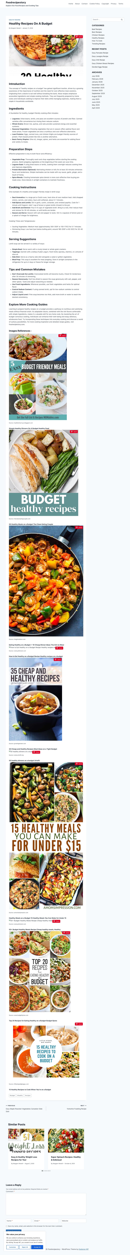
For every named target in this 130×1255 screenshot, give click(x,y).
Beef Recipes (97, 29)
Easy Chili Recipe (98, 60)
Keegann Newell (16, 28)
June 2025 (96, 102)
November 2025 (98, 88)
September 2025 (98, 93)
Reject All (25, 1247)
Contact (85, 4)
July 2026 (95, 76)
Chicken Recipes (98, 35)
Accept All (37, 1247)
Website (65, 1221)
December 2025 (98, 85)
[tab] (42, 1170)
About (77, 4)
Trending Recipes (98, 44)
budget (12, 1095)
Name (10, 1221)
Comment (10, 1191)
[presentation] (26, 1141)
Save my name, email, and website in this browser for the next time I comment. (35, 1226)
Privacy (113, 4)
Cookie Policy (95, 4)
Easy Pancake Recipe (100, 53)
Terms (120, 4)
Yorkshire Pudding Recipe (76, 1107)
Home (71, 4)
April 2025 (96, 108)
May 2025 (96, 105)
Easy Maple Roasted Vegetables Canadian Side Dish (24, 1108)
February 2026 (97, 79)
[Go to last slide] (11, 1149)
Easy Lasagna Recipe (100, 56)
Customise (12, 1247)
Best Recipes (97, 32)
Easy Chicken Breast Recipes (103, 63)
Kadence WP (84, 1249)
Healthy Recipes (14, 20)
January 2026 (97, 82)
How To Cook (97, 41)
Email (37, 1221)
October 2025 (97, 90)
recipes (27, 1095)
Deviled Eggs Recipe (99, 67)
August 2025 (97, 96)
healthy (20, 1095)
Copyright (105, 4)
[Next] (81, 1149)
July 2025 (95, 99)
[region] (25, 1241)
